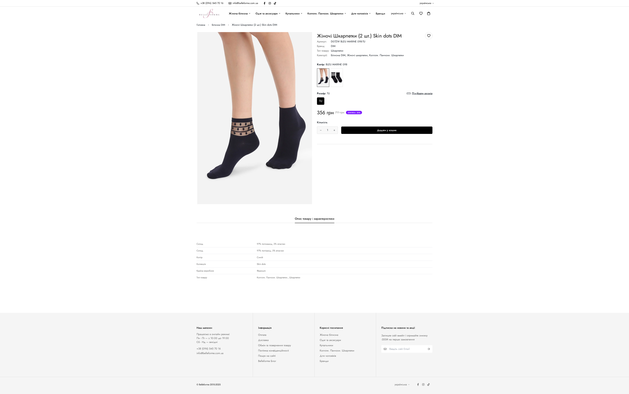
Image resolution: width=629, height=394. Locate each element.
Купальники (293, 13)
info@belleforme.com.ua (210, 353)
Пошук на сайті (267, 356)
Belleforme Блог (267, 361)
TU (320, 101)
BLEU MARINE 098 (323, 77)
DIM (333, 46)
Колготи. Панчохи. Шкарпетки (325, 13)
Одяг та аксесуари (267, 13)
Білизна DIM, (338, 55)
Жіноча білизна (238, 13)
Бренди (380, 13)
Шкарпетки (337, 51)
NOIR (337, 77)
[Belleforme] (210, 13)
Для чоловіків (359, 13)
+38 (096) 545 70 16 (209, 348)
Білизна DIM (218, 25)
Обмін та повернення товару (274, 345)
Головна (201, 25)
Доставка (263, 340)
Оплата (262, 335)
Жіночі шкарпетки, (357, 55)
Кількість (322, 122)
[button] (428, 13)
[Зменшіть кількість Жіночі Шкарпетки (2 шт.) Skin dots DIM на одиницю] (320, 130)
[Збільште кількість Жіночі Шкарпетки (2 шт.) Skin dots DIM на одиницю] (334, 130)
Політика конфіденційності (273, 350)
